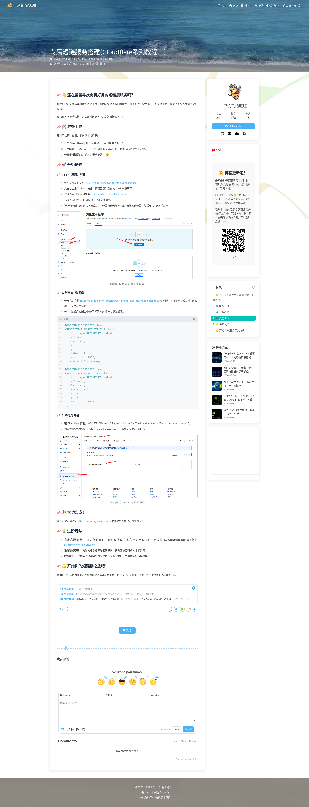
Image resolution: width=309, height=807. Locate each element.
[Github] (222, 134)
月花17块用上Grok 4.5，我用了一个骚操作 (239, 383)
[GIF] (73, 729)
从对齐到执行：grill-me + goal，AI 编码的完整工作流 (239, 397)
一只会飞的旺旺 (85, 588)
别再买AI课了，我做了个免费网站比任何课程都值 (238, 369)
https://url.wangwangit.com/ (94, 521)
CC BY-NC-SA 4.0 (130, 598)
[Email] (229, 134)
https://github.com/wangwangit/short (114, 182)
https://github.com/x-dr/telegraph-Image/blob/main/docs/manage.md (121, 300)
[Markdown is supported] (63, 729)
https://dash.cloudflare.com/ (109, 194)
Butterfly (165, 792)
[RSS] (244, 134)
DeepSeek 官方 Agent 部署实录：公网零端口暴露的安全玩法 (239, 355)
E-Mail (109, 695)
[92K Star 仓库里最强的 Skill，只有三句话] (217, 414)
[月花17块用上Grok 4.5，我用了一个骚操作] (217, 386)
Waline (189, 759)
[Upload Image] (78, 729)
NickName (65, 695)
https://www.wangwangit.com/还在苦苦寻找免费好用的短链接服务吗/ (116, 593)
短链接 (62, 609)
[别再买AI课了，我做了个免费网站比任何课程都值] (217, 372)
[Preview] (83, 729)
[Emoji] (68, 729)
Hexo (148, 792)
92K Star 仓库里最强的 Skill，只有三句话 (239, 412)
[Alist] (237, 134)
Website (155, 695)
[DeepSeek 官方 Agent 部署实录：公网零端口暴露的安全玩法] (217, 357)
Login (176, 729)
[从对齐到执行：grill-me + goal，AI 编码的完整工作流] (217, 400)
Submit (188, 729)
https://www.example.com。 (80, 544)
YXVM (152, 797)
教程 (111, 59)
